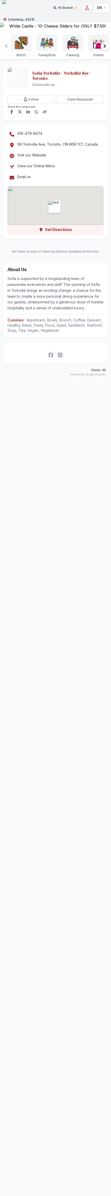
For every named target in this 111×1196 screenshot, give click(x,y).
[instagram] (60, 355)
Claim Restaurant (80, 99)
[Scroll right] (105, 46)
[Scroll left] (6, 46)
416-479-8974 (29, 133)
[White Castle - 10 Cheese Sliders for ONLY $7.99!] (55, 27)
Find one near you (43, 84)
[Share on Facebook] (11, 112)
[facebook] (50, 355)
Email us (24, 177)
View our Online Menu (36, 166)
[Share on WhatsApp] (36, 112)
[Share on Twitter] (20, 112)
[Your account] (87, 8)
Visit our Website (31, 155)
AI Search (65, 8)
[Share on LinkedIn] (28, 112)
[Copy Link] (45, 112)
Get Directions (58, 229)
